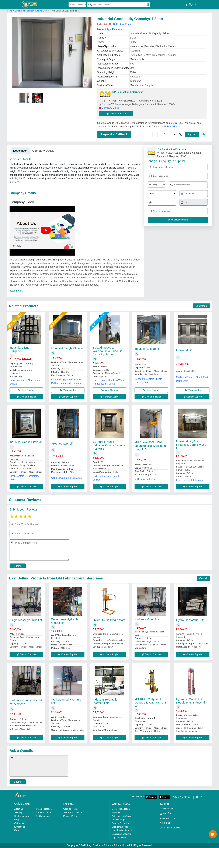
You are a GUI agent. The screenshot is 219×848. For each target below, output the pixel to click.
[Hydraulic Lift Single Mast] (109, 601)
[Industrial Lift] (192, 329)
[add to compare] (203, 134)
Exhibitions (19, 826)
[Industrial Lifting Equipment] (26, 329)
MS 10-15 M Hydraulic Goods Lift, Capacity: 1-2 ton (150, 703)
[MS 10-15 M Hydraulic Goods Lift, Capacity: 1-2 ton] (151, 680)
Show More (201, 306)
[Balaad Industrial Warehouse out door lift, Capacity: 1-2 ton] (109, 329)
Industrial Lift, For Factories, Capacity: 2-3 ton (191, 445)
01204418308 (166, 808)
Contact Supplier (27, 396)
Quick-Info (19, 823)
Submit (17, 566)
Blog (16, 819)
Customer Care (21, 816)
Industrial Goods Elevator (26, 441)
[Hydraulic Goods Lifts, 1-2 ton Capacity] (26, 680)
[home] (20, 795)
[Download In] (151, 797)
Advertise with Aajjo (121, 816)
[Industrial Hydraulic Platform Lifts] (109, 680)
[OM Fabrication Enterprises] (105, 94)
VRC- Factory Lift (62, 443)
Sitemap (18, 812)
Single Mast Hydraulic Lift (26, 620)
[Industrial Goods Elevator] (26, 423)
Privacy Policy (70, 816)
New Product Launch (122, 830)
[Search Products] (88, 4)
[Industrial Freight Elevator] (67, 329)
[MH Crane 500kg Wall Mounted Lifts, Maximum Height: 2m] (151, 423)
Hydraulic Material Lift (190, 620)
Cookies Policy (70, 809)
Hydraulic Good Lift (147, 619)
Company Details (43, 150)
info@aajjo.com (167, 818)
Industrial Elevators (147, 348)
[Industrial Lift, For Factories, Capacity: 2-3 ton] (192, 423)
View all (203, 578)
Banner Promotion (120, 823)
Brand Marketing (120, 826)
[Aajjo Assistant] (213, 834)
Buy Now (191, 134)
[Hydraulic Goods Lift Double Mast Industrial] (192, 680)
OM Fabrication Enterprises (127, 92)
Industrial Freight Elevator (67, 348)
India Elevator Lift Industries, (191, 480)
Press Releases (44, 809)
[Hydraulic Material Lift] (192, 601)
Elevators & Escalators (24, 11)
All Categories (43, 816)
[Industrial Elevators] (151, 329)
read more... (16, 290)
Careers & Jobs (43, 812)
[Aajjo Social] (185, 797)
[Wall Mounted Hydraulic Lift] (67, 680)
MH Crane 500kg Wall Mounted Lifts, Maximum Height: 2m (150, 446)
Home (9, 11)
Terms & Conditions (72, 812)
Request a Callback (114, 134)
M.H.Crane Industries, (146, 479)
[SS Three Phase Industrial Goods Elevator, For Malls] (109, 423)
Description (20, 150)
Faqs (16, 830)
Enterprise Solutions (121, 834)
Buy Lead (116, 812)
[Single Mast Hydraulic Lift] (26, 601)
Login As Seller (119, 837)
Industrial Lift (40, 11)
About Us (18, 809)
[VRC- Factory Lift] (67, 423)
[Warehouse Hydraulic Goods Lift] (67, 601)
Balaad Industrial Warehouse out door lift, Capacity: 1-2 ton (108, 351)
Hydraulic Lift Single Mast (109, 620)
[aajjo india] (29, 4)
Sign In (192, 4)
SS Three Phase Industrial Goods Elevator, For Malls (109, 445)
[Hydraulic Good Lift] (151, 601)
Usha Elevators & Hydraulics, (66, 478)
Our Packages (119, 819)
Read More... (173, 126)
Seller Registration (121, 809)
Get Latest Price (122, 24)
